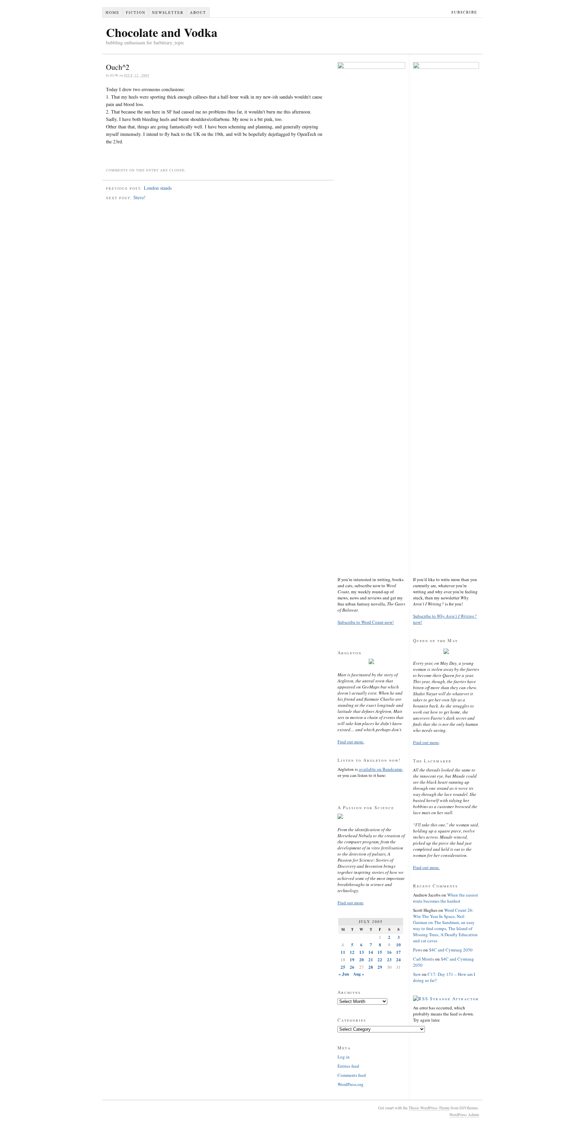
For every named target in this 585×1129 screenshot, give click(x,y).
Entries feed (348, 1066)
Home (113, 12)
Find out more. (351, 742)
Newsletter (167, 12)
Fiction (136, 12)
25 (343, 967)
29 (379, 967)
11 (343, 952)
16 (389, 952)
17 (398, 952)
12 (352, 952)
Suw (417, 974)
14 (370, 952)
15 (379, 952)
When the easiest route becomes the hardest (445, 898)
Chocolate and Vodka (161, 32)
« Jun (344, 973)
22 (379, 959)
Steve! (139, 197)
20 (361, 959)
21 (370, 959)
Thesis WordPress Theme (429, 1107)
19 (352, 959)
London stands (158, 188)
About (198, 12)
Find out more (350, 903)
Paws (417, 950)
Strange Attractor (454, 998)
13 (361, 952)
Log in (344, 1057)
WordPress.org (351, 1084)
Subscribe (464, 12)
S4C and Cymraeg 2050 (451, 950)
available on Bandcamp (380, 769)
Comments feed (352, 1075)
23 (389, 959)
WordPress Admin (464, 1114)
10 (398, 944)
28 (370, 967)
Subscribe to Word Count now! (366, 622)
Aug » (358, 973)
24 (398, 959)
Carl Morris (423, 959)
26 (352, 967)
